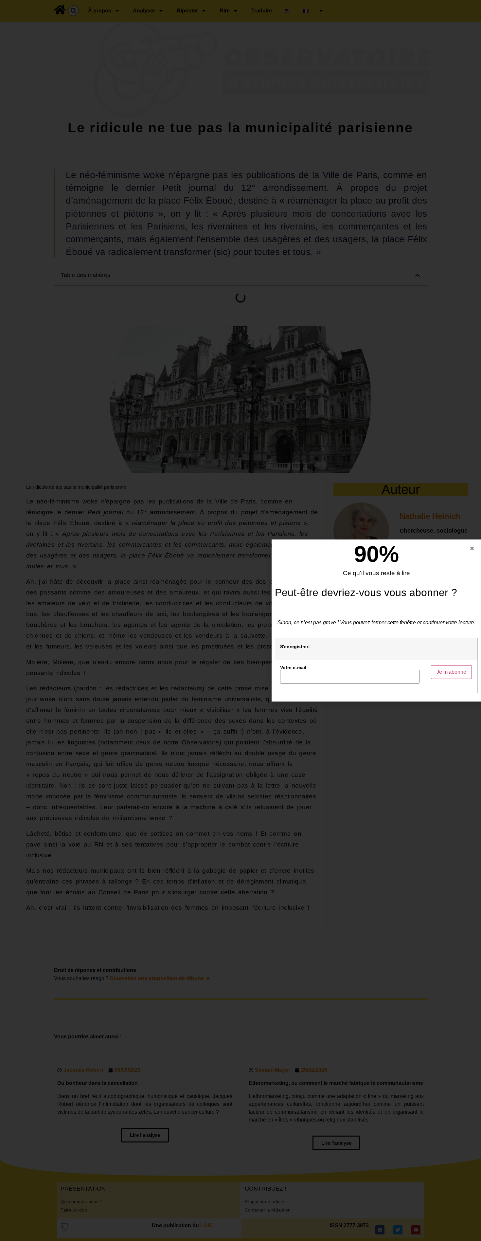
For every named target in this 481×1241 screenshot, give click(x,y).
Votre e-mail (293, 667)
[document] (240, 620)
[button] (472, 548)
